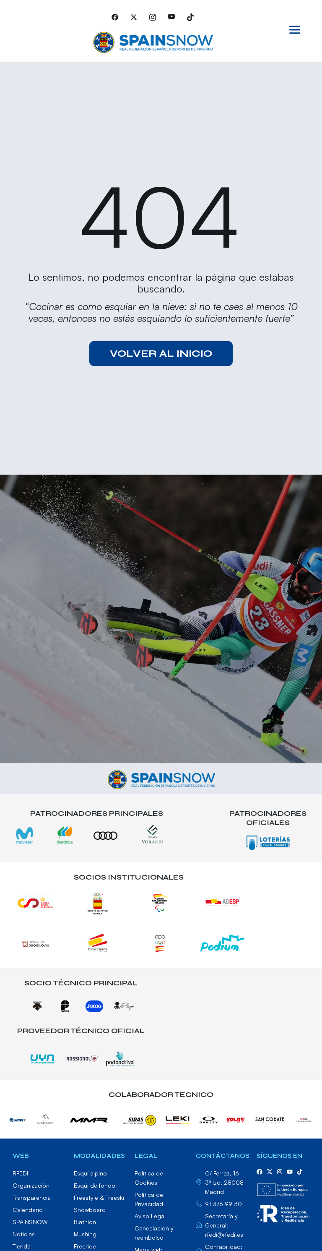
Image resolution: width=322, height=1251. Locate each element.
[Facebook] (115, 16)
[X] (133, 16)
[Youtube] (171, 16)
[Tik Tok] (190, 16)
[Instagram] (152, 16)
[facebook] (259, 1172)
